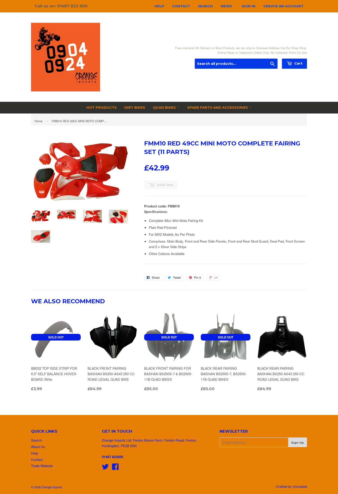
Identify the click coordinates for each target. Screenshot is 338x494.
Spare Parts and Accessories (218, 107)
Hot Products (101, 107)
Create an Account (283, 6)
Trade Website (42, 465)
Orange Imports (52, 487)
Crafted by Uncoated (291, 486)
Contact (181, 6)
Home (38, 121)
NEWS (226, 6)
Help (159, 6)
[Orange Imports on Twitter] (105, 468)
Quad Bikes (165, 107)
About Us (38, 446)
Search (205, 6)
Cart (297, 63)
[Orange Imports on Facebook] (115, 468)
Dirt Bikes (134, 107)
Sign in (248, 6)
